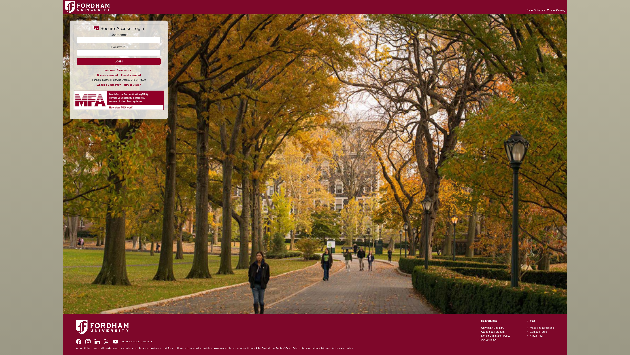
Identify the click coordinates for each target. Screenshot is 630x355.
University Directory (492, 327)
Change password (107, 75)
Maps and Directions (542, 327)
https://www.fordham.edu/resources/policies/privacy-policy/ (327, 348)
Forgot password (131, 75)
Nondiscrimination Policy (495, 335)
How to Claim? (132, 84)
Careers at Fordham (492, 331)
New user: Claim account (119, 70)
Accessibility (488, 339)
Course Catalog (556, 10)
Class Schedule (535, 10)
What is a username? (109, 84)
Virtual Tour (536, 335)
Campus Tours (538, 331)
